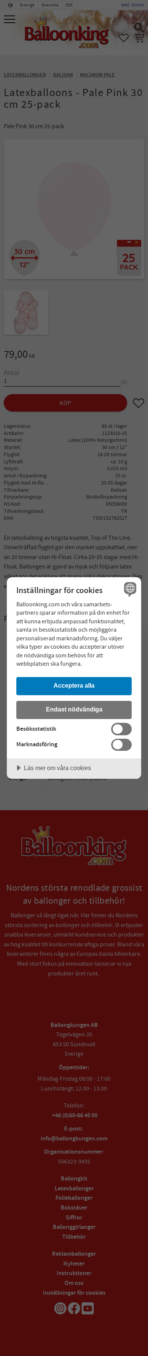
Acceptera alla (74, 685)
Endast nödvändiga (74, 709)
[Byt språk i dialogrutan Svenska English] (129, 589)
